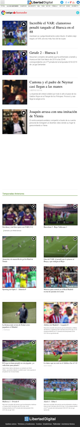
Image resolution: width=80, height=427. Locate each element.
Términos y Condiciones (26, 424)
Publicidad (56, 424)
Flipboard (71, 2)
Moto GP (62, 6)
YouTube (73, 2)
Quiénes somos (10, 424)
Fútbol (3, 6)
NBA (38, 6)
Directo (61, 2)
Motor (48, 6)
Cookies (39, 424)
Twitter (68, 2)
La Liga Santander (12, 6)
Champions (23, 6)
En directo (75, 6)
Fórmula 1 (55, 6)
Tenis (42, 6)
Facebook (66, 2)
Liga (14, 12)
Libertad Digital (40, 2)
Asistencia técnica (68, 424)
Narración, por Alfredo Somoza (12, 230)
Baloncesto (32, 6)
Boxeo (68, 6)
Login (78, 2)
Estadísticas (47, 424)
